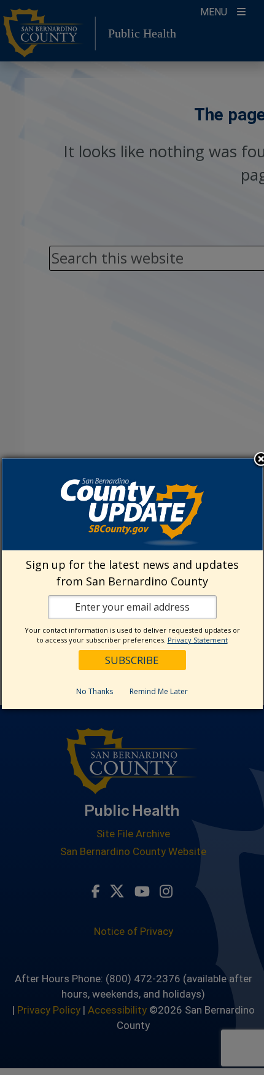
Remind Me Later (159, 691)
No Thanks (94, 691)
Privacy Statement (198, 639)
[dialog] (132, 583)
